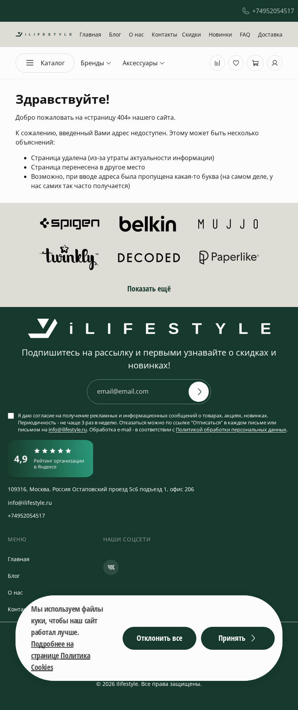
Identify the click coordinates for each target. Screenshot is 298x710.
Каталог (53, 63)
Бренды (92, 63)
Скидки (191, 34)
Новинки (220, 34)
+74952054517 (273, 11)
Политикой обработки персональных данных (231, 429)
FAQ (245, 34)
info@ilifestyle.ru (68, 429)
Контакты (164, 34)
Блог (115, 34)
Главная (90, 34)
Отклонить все (159, 638)
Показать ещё (149, 288)
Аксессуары (140, 63)
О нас (136, 34)
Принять (231, 638)
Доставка (270, 34)
